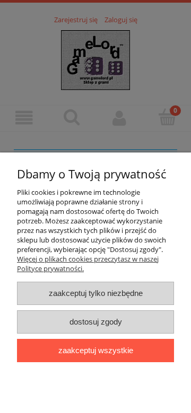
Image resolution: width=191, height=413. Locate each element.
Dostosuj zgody (96, 321)
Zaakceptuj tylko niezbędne (96, 293)
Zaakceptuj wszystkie (95, 350)
